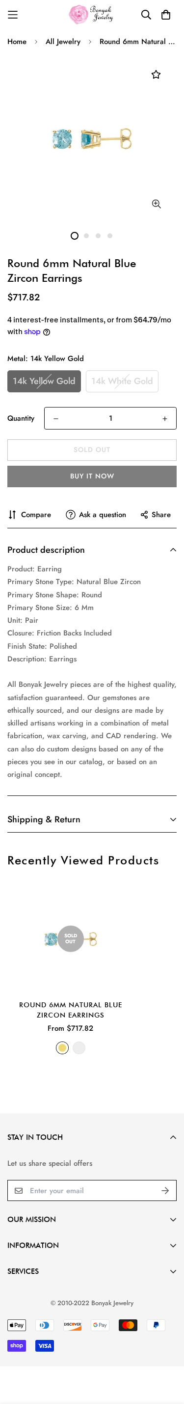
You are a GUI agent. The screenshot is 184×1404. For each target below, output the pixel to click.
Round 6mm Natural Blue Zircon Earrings (70, 1010)
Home (16, 41)
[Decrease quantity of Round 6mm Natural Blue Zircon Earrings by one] (56, 419)
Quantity (20, 418)
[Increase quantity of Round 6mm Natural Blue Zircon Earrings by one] (165, 419)
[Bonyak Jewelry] (92, 14)
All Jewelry (63, 41)
